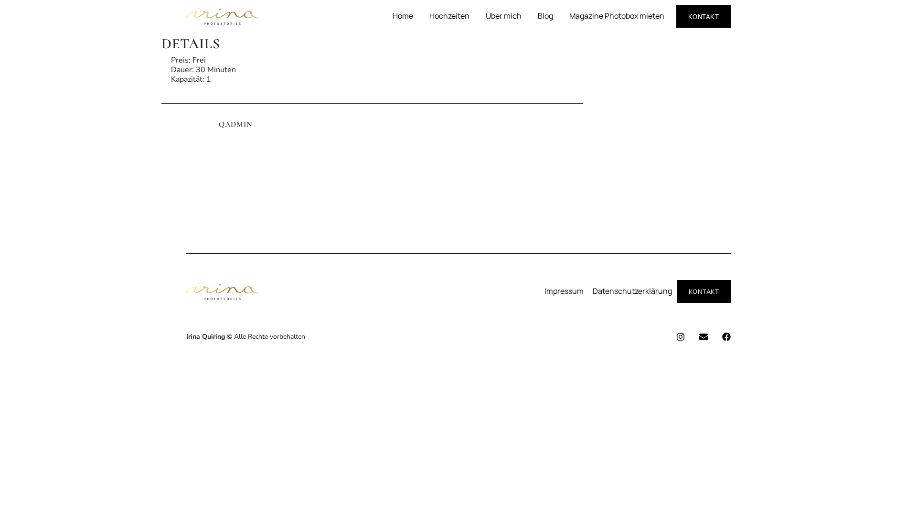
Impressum (564, 291)
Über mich (504, 16)
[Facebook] (726, 337)
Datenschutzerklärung (632, 291)
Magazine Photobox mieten (616, 16)
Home (403, 16)
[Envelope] (703, 337)
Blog (545, 16)
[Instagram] (680, 337)
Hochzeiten (449, 16)
